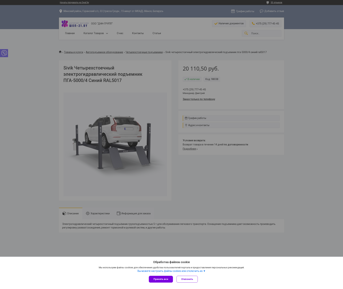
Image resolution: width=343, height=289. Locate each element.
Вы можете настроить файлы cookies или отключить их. (170, 271)
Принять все (160, 279)
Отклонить (187, 279)
